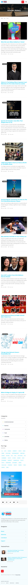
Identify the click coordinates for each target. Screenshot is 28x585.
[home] (4, 2)
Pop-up (3, 462)
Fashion (3, 455)
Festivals (7, 455)
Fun (24, 455)
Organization (16, 460)
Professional (8, 462)
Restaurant (15, 462)
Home (2, 18)
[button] (26, 2)
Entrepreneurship (15, 453)
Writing (3, 467)
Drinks (3, 453)
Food (15, 455)
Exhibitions (22, 453)
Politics (21, 460)
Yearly (7, 467)
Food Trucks (20, 455)
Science (20, 462)
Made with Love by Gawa (5, 581)
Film (12, 455)
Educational (8, 453)
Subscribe (22, 2)
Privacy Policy (17, 574)
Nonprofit (10, 460)
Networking (4, 460)
